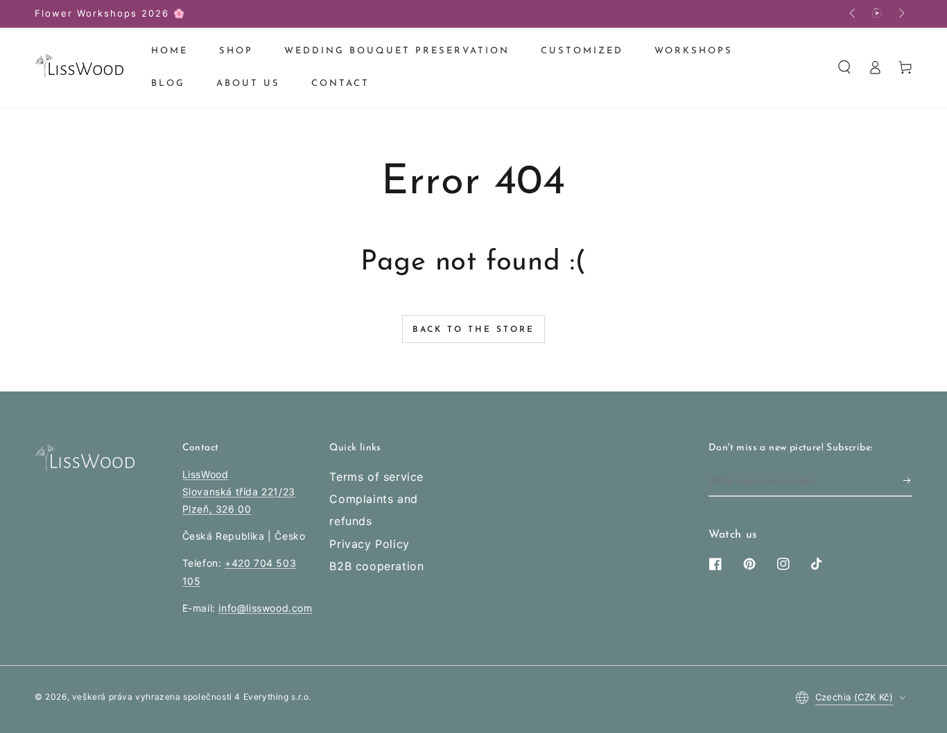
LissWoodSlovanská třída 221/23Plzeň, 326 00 (238, 491)
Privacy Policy (369, 544)
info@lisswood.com (265, 608)
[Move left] (853, 14)
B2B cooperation (376, 566)
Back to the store (473, 330)
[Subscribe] (907, 481)
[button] (844, 67)
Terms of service (376, 477)
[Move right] (900, 14)
